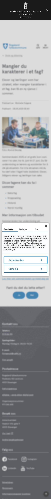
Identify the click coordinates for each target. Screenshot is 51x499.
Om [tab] (36, 229)
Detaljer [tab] (23, 229)
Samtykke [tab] (8, 229)
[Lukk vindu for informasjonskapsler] (46, 226)
